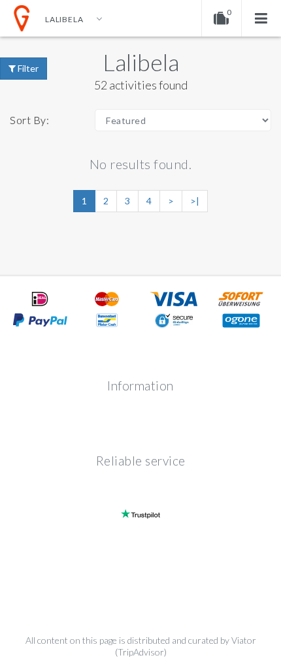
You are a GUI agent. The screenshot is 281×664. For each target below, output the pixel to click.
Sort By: (29, 120)
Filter (27, 68)
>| (194, 200)
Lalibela (141, 62)
